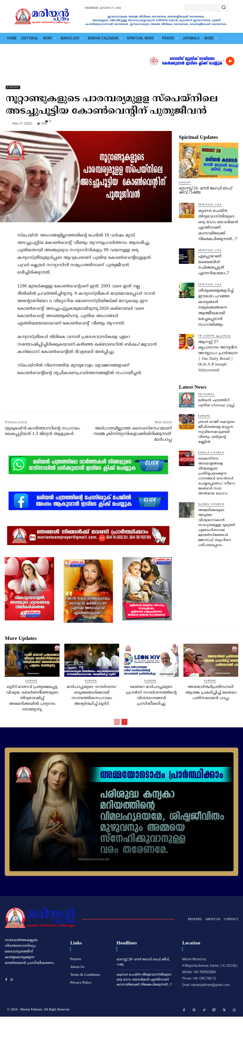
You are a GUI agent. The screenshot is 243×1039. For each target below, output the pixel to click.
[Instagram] (194, 1010)
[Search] (223, 7)
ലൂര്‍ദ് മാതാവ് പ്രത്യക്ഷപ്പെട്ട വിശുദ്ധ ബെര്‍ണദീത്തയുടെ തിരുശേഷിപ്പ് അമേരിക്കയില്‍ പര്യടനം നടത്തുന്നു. (32, 698)
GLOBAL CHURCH (211, 504)
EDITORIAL (206, 394)
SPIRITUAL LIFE (210, 204)
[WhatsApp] (233, 124)
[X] (211, 124)
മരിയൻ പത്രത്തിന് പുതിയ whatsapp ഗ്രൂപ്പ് (216, 403)
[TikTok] (204, 1010)
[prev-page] (117, 722)
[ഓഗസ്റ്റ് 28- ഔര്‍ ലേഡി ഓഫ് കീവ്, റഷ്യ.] (208, 160)
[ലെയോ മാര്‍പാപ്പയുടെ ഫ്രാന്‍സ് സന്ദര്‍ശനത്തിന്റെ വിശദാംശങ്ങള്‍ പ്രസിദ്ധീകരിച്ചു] (151, 660)
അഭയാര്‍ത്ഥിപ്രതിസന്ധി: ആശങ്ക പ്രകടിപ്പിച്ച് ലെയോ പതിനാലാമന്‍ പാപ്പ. (211, 692)
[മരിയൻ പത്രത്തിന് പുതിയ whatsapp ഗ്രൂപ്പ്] (186, 400)
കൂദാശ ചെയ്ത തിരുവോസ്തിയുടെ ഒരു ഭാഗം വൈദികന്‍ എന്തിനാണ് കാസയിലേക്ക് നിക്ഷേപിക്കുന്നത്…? (218, 225)
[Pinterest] (222, 124)
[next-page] (124, 722)
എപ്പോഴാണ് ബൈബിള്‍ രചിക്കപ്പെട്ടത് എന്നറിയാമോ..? (213, 265)
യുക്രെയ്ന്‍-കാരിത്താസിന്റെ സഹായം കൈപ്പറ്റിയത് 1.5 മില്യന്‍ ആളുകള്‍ (42, 431)
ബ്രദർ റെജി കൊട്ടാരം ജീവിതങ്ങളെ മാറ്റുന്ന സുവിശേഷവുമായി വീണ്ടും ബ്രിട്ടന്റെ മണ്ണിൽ (216, 432)
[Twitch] (214, 1010)
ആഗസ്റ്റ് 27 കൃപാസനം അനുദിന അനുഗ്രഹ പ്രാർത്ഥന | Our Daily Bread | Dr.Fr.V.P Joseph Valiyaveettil (218, 356)
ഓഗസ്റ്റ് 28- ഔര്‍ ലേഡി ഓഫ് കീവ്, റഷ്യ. (205, 190)
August (185, 182)
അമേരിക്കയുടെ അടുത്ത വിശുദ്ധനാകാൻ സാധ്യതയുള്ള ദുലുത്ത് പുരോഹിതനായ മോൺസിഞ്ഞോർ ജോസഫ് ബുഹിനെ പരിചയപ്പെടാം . (216, 527)
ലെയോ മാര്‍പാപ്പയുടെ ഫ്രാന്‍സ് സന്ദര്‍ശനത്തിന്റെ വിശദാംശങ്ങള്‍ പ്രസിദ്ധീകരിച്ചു (151, 695)
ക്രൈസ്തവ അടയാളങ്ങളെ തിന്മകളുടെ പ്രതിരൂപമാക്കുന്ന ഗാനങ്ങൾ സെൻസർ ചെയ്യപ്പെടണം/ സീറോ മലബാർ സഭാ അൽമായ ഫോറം (216, 476)
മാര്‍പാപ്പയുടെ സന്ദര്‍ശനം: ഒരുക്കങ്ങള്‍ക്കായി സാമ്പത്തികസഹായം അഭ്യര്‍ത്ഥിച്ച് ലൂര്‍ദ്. (92, 695)
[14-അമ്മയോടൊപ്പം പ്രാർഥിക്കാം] (121, 811)
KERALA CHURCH (211, 452)
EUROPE (13, 87)
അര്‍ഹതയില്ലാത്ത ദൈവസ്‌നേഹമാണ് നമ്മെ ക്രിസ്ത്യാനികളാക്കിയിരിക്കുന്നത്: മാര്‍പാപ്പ (132, 434)
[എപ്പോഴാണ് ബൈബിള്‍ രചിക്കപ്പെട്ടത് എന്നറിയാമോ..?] (186, 256)
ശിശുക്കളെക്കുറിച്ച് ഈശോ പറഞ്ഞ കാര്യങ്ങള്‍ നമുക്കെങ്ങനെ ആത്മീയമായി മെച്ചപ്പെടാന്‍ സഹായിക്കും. (216, 307)
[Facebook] (201, 124)
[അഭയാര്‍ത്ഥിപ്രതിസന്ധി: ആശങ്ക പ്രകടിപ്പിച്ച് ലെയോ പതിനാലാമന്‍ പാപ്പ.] (210, 660)
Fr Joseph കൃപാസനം (214, 336)
